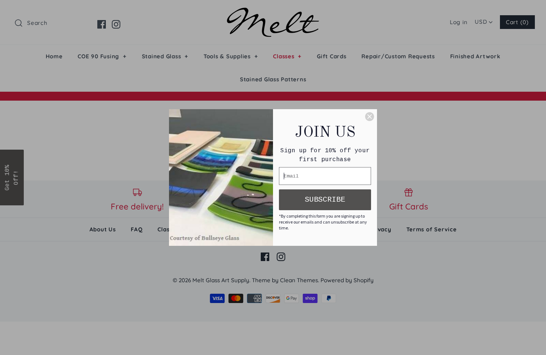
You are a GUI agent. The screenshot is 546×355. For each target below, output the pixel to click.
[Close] (369, 116)
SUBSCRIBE (325, 199)
